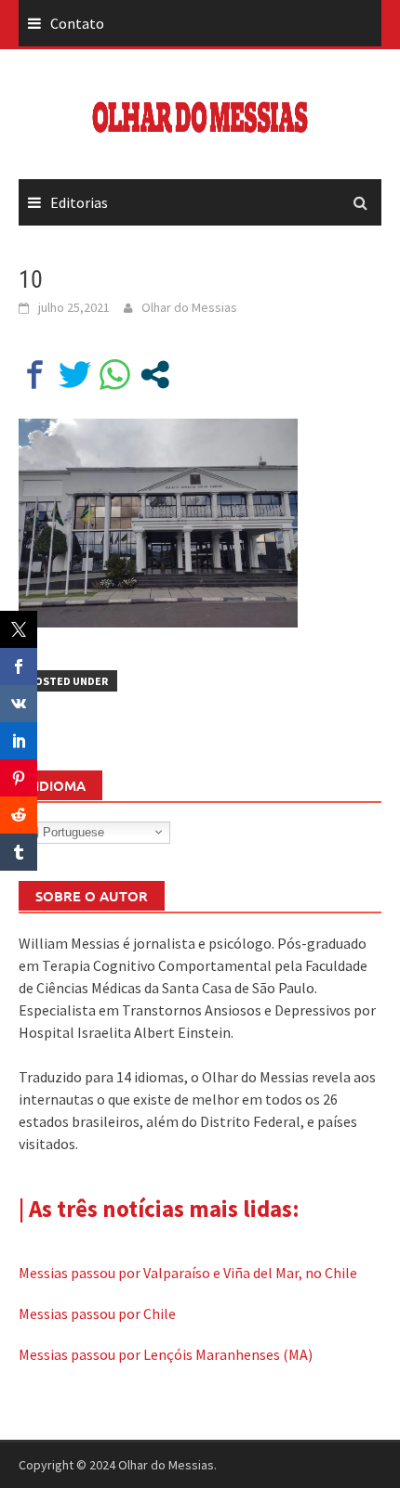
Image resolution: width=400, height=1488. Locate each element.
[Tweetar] (75, 374)
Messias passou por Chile (97, 1313)
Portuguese (71, 831)
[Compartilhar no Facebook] (35, 374)
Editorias (79, 202)
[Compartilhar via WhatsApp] (115, 374)
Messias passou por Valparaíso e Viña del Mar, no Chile (188, 1272)
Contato (77, 23)
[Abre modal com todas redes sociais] (155, 374)
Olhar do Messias (189, 307)
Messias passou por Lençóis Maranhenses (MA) (166, 1354)
